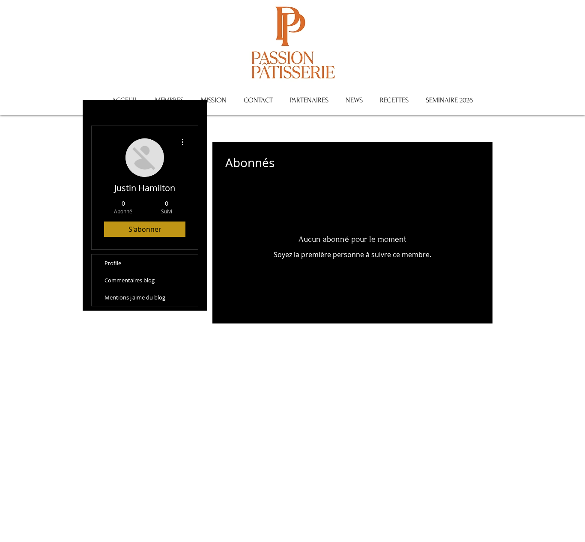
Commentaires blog (129, 280)
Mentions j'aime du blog (134, 297)
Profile (112, 263)
